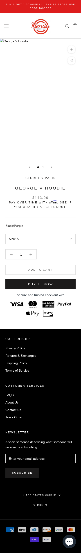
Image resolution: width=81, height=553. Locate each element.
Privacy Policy (15, 348)
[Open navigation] (6, 26)
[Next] (51, 167)
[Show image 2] (43, 167)
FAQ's (9, 395)
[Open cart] (75, 25)
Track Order (13, 417)
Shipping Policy (16, 363)
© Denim (40, 504)
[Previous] (29, 167)
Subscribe (22, 472)
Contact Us (13, 410)
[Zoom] (71, 49)
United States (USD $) (38, 495)
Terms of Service (17, 370)
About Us (11, 402)
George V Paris (40, 178)
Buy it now (40, 284)
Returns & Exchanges (20, 355)
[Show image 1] (38, 167)
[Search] (67, 26)
